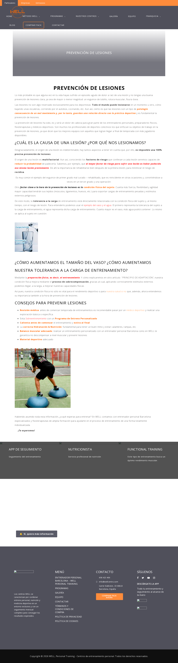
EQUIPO (59, 597)
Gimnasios (40, 3)
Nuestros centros (86, 16)
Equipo (132, 16)
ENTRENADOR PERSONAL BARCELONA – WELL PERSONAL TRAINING (68, 580)
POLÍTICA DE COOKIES (66, 621)
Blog (12, 25)
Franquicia (152, 16)
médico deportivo (135, 310)
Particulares (10, 3)
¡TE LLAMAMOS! (32, 490)
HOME (9, 16)
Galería (113, 16)
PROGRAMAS (56, 16)
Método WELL (30, 16)
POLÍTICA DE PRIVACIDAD (68, 616)
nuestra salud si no (116, 291)
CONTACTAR (61, 601)
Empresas (25, 3)
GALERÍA (59, 592)
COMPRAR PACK (33, 25)
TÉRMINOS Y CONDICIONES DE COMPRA (64, 609)
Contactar (58, 25)
